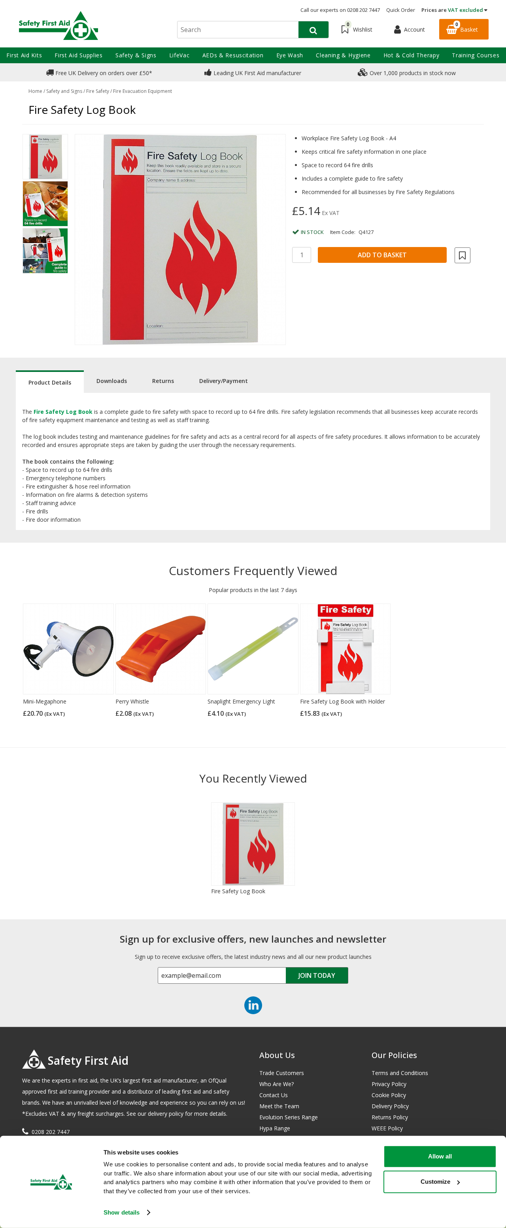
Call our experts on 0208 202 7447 (340, 9)
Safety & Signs (136, 55)
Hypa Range (274, 1128)
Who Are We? (276, 1084)
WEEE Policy (387, 1128)
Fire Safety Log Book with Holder (342, 701)
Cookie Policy (389, 1095)
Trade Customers (281, 1073)
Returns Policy (390, 1117)
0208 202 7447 (51, 1132)
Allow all (440, 1156)
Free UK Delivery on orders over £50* (103, 73)
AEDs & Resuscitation (233, 55)
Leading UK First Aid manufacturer (256, 73)
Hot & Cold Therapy (411, 55)
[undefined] (180, 239)
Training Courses (475, 55)
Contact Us (273, 1095)
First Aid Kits (24, 55)
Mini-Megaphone (44, 701)
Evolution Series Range (288, 1117)
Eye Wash (290, 55)
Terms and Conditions (400, 1073)
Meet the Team (279, 1106)
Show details (122, 1212)
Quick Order (400, 9)
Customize (435, 1181)
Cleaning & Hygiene (343, 55)
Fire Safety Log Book (238, 891)
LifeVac (179, 55)
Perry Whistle (132, 701)
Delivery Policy (390, 1106)
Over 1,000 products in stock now (412, 73)
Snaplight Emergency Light (241, 701)
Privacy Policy (389, 1084)
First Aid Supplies (79, 55)
